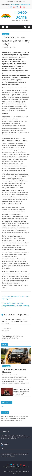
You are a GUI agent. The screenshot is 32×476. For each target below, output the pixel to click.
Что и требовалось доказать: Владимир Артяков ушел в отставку (15, 305)
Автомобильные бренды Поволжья (14, 370)
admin (13, 47)
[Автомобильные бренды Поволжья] (16, 349)
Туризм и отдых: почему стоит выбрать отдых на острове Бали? (14, 320)
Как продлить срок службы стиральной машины (12, 337)
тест (2, 406)
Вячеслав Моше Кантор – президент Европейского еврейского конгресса (21, 391)
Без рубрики (6, 366)
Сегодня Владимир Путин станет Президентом (15, 297)
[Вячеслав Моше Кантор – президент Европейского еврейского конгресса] (7, 388)
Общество (6, 34)
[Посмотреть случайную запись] (29, 27)
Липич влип (6, 329)
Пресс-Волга (21, 14)
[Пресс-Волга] (3, 27)
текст (2, 448)
